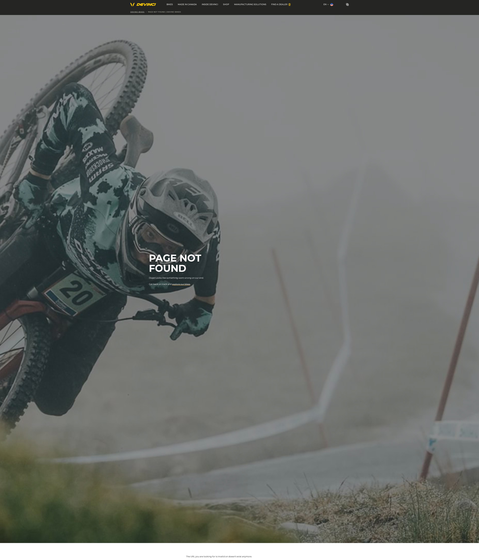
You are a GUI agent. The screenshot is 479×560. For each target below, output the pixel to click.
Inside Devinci (210, 4)
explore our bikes (181, 284)
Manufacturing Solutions (250, 4)
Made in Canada (187, 4)
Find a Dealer (279, 4)
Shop (226, 4)
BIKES (170, 4)
